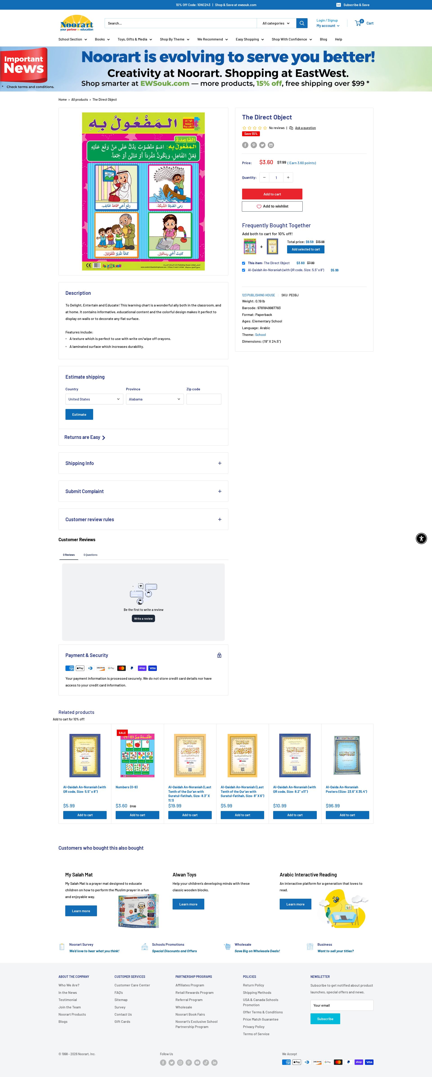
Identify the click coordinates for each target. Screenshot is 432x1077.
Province (133, 389)
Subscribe (325, 1019)
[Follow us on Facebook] (163, 1062)
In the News (67, 992)
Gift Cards (122, 1021)
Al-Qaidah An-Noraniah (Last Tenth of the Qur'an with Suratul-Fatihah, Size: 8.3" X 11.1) (189, 793)
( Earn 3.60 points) (302, 163)
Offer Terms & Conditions (263, 1012)
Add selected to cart (306, 249)
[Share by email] (271, 144)
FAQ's (119, 992)
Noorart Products (72, 1014)
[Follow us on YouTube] (197, 1062)
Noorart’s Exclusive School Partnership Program (197, 1023)
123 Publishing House (258, 295)
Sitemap (121, 999)
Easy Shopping (247, 39)
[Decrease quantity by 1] (264, 177)
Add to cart (272, 194)
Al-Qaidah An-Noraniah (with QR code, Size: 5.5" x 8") (286, 270)
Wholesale (184, 1007)
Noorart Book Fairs (190, 1014)
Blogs (63, 1021)
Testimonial (67, 999)
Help (338, 39)
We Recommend (210, 39)
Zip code (193, 389)
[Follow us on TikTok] (206, 1062)
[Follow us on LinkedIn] (214, 1062)
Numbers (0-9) (126, 787)
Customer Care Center (132, 985)
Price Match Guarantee (261, 1019)
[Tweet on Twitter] (262, 144)
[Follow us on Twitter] (172, 1062)
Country (71, 389)
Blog (323, 39)
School (260, 334)
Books (100, 39)
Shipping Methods (257, 992)
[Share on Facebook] (245, 144)
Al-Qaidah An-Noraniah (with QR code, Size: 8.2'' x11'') (294, 789)
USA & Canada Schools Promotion (260, 1002)
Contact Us (123, 1014)
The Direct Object (269, 263)
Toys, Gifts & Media (132, 39)
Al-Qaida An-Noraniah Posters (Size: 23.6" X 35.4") (346, 789)
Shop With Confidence (289, 39)
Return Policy (253, 985)
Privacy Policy (254, 1026)
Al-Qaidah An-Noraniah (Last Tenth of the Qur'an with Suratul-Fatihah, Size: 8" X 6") (242, 791)
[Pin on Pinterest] (254, 144)
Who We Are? (68, 985)
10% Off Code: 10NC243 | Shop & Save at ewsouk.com (216, 5)
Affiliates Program (190, 985)
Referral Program (189, 999)
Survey (120, 1007)
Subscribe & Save (356, 5)
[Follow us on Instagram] (180, 1062)
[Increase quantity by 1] (288, 177)
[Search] (302, 23)
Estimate (79, 414)
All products (79, 99)
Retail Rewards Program (195, 992)
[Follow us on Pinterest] (189, 1062)
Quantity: (249, 177)
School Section (70, 39)
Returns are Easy (82, 437)
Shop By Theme (172, 39)
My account (326, 25)
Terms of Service (256, 1034)
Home (62, 99)
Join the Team (69, 1007)
